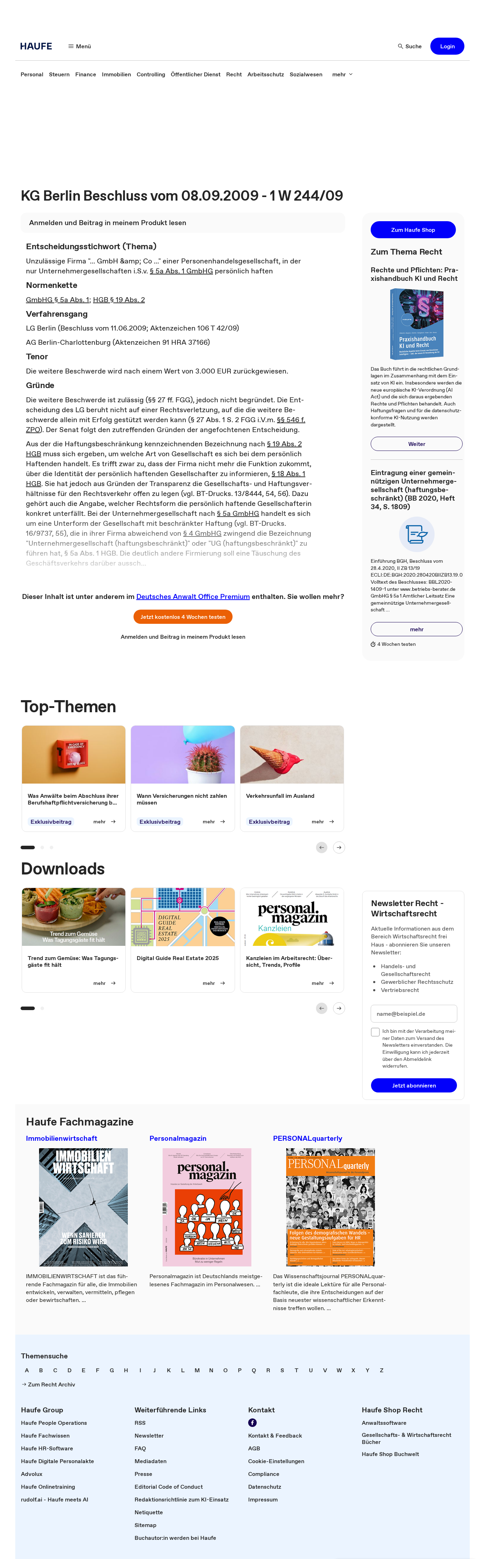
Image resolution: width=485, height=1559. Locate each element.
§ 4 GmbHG (202, 533)
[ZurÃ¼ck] (321, 847)
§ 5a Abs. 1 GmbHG (181, 271)
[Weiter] (339, 847)
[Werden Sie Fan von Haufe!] (252, 1422)
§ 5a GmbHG (238, 513)
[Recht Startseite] (38, 46)
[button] (447, 46)
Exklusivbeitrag (51, 821)
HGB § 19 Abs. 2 (119, 300)
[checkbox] (375, 1032)
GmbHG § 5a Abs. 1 (57, 300)
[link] (32, 74)
